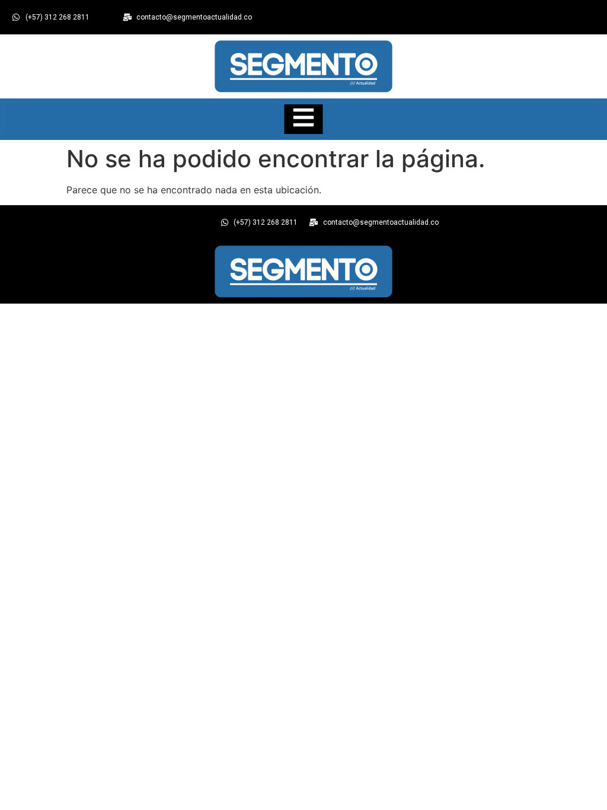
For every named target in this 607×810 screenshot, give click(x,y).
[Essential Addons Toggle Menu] (304, 119)
